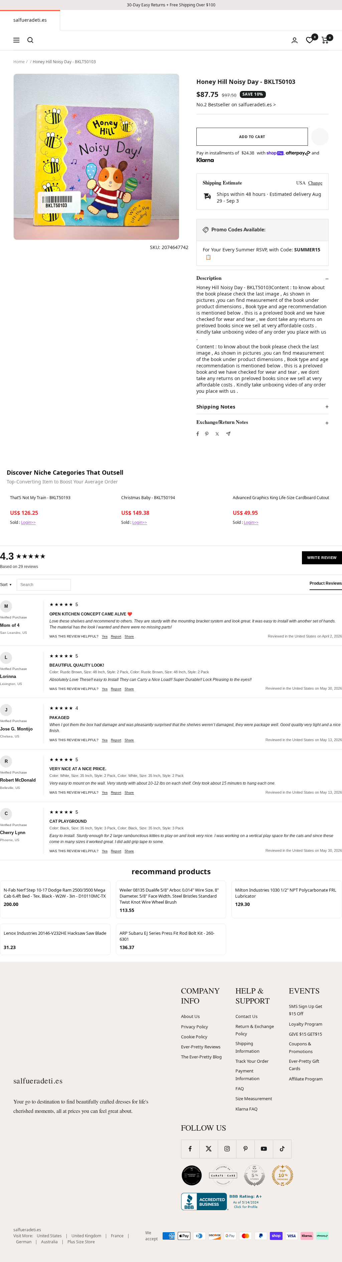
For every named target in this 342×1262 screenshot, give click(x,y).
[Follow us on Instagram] (227, 1149)
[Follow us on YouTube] (263, 1149)
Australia (49, 1242)
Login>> (28, 522)
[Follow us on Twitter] (208, 1149)
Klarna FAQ (246, 1109)
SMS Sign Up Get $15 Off (305, 1010)
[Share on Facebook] (197, 434)
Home (19, 62)
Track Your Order (252, 1061)
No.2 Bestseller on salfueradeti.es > (236, 104)
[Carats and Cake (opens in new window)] (223, 1175)
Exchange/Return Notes (222, 422)
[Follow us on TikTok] (282, 1149)
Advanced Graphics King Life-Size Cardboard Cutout (281, 497)
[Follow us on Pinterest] (245, 1149)
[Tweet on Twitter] (217, 434)
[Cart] (325, 40)
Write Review (322, 558)
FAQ (239, 1088)
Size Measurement (253, 1099)
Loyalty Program (305, 1024)
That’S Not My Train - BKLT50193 (40, 497)
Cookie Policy (194, 1037)
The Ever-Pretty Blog (201, 1057)
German (23, 1242)
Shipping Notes (215, 407)
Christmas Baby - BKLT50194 (148, 497)
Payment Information (247, 1074)
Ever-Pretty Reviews (200, 1047)
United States (49, 1236)
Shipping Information (247, 1047)
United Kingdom (86, 1236)
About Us (190, 1016)
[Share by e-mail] (228, 434)
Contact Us (246, 1016)
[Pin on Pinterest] (206, 434)
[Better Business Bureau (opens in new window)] (223, 1201)
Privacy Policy (194, 1027)
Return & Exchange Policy (254, 1030)
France (117, 1236)
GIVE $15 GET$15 (305, 1034)
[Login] (295, 40)
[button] (320, 136)
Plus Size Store (81, 1242)
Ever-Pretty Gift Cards (304, 1065)
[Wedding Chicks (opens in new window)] (191, 1175)
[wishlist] (310, 40)
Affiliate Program (306, 1079)
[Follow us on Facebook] (190, 1149)
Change (315, 183)
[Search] (30, 40)
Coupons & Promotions (301, 1047)
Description (208, 278)
